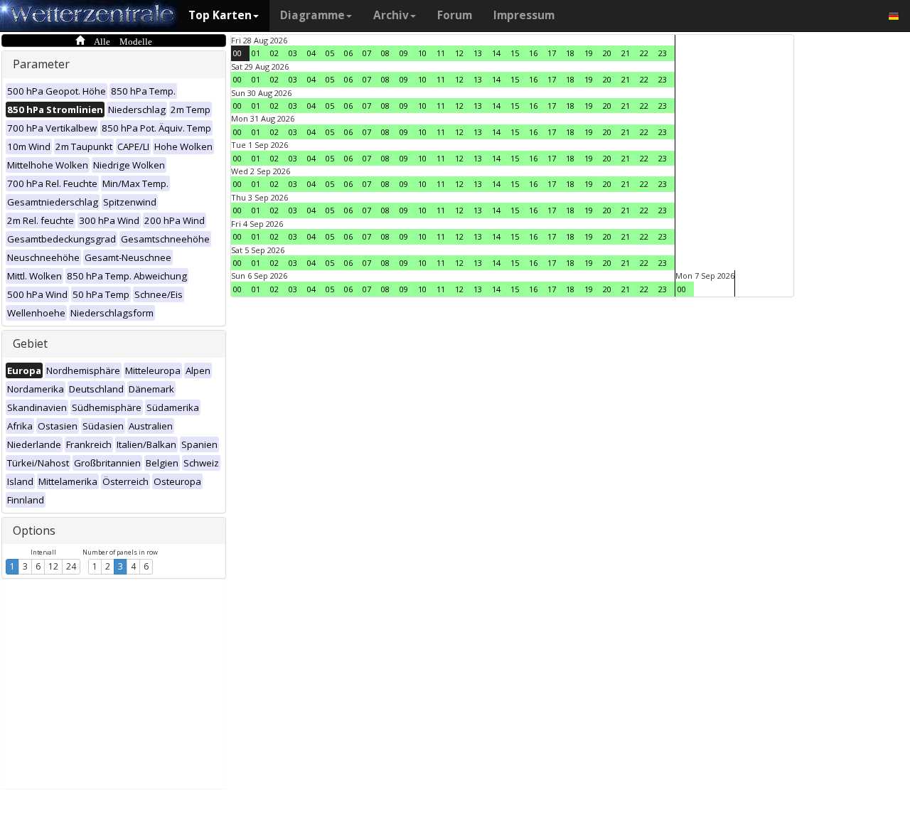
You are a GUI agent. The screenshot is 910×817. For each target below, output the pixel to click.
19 (588, 53)
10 (422, 53)
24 (71, 566)
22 (644, 53)
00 (237, 53)
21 (625, 53)
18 (570, 53)
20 (607, 53)
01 (256, 53)
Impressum (524, 15)
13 (477, 53)
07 (367, 53)
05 (330, 53)
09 (404, 53)
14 (496, 53)
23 (662, 53)
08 (385, 53)
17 (551, 53)
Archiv (391, 15)
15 (514, 53)
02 (274, 53)
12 (53, 566)
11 (441, 53)
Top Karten (220, 15)
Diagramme (312, 15)
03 (293, 53)
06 (348, 53)
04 (311, 53)
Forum (454, 15)
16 (533, 53)
